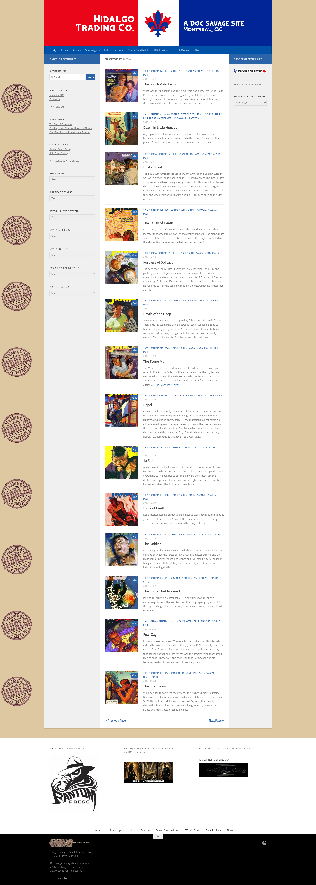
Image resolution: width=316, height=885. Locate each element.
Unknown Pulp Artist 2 (186, 118)
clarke (174, 209)
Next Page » (216, 720)
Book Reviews (182, 50)
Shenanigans (92, 50)
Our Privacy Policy (58, 878)
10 (136, 398)
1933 (145, 673)
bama (153, 154)
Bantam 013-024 (167, 253)
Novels (202, 71)
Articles (76, 50)
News (198, 50)
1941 (145, 495)
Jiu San (148, 461)
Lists (106, 50)
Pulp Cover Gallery (58, 153)
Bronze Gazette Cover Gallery (64, 161)
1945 (145, 578)
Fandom (118, 50)
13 (136, 675)
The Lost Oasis (154, 686)
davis (197, 154)
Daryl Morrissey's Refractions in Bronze (69, 132)
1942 (145, 209)
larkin (199, 114)
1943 (145, 534)
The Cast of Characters (60, 124)
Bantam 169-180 (159, 114)
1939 (145, 348)
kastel (196, 578)
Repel (147, 405)
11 (136, 255)
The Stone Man (154, 361)
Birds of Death (154, 508)
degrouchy (187, 114)
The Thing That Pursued (161, 591)
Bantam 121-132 (159, 300)
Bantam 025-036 (167, 154)
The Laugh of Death (158, 223)
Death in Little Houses (160, 127)
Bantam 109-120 (159, 209)
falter (181, 71)
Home (64, 50)
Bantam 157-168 (159, 495)
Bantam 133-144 (159, 578)
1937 (145, 395)
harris (190, 395)
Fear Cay (150, 634)
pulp (145, 75)
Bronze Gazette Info (138, 50)
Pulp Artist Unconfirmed (157, 118)
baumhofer (185, 154)
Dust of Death (153, 167)
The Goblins (152, 544)
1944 (145, 447)
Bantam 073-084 (159, 71)
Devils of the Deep (157, 314)
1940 (145, 300)
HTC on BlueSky (57, 107)
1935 (145, 154)
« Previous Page (115, 720)
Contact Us (54, 99)
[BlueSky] (264, 843)
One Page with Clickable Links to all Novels (70, 128)
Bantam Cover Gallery (60, 149)
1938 (145, 253)
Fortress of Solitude (158, 262)
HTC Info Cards (162, 50)
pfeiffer (213, 71)
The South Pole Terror (160, 84)
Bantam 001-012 (167, 621)
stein (146, 451)
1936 (145, 71)
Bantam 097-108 (159, 447)
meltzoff (198, 673)
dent (173, 71)
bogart (175, 114)
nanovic (191, 71)
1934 (145, 621)
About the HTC (56, 95)
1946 (145, 114)
